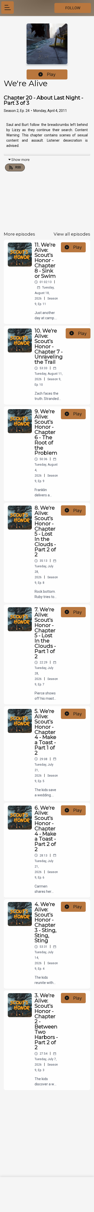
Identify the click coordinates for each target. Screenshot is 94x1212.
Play (51, 74)
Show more (20, 159)
